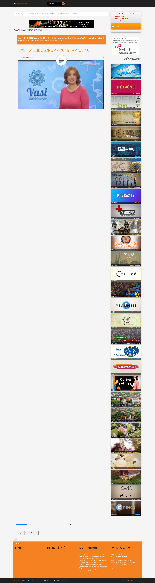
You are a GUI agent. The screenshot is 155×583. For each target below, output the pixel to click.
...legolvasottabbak (33, 14)
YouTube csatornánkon (89, 38)
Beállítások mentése (31, 533)
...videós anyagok (21, 14)
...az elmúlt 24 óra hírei (48, 14)
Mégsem (20, 533)
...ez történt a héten (63, 14)
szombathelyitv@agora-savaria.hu (124, 564)
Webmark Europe (136, 581)
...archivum (74, 14)
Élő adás (116, 26)
